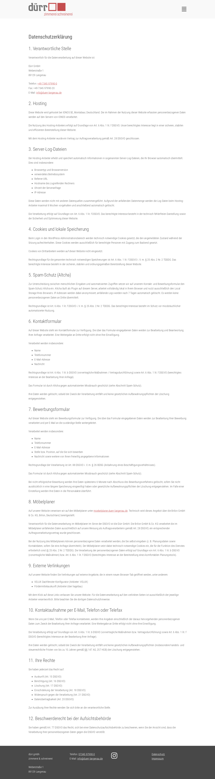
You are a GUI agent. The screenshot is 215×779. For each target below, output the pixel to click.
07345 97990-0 (87, 754)
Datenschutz (158, 754)
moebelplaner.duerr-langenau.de (111, 510)
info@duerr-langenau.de (49, 92)
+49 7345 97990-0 (47, 83)
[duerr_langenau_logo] (50, 4)
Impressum (158, 758)
